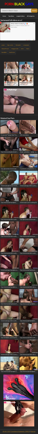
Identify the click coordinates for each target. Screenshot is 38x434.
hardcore (12, 52)
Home (4, 16)
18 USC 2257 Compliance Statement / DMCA (16, 431)
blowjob (18, 45)
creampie (26, 45)
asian (3, 45)
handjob (4, 52)
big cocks (10, 45)
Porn (19, 4)
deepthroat (5, 48)
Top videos (11, 16)
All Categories (31, 16)
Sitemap (33, 431)
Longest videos (20, 16)
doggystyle (14, 48)
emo (22, 48)
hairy (27, 48)
